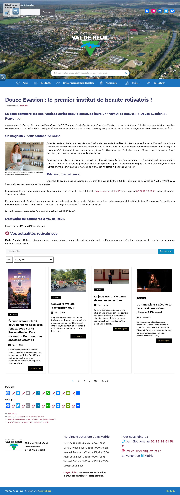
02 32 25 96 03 (144, 191)
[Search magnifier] (126, 73)
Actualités (13, 314)
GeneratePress (44, 491)
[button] (109, 83)
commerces (23, 416)
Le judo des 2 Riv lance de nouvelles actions (110, 298)
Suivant (105, 381)
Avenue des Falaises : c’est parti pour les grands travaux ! (32, 419)
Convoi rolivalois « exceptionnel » (63, 305)
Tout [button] (9, 259)
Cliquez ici (69, 472)
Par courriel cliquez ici (141, 451)
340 (95, 381)
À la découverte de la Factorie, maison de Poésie (28, 422)
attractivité (12, 416)
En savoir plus (35, 368)
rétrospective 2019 (36, 416)
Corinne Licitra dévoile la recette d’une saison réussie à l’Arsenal (154, 308)
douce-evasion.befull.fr (106, 191)
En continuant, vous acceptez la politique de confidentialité (32, 17)
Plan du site (170, 490)
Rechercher (166, 251)
